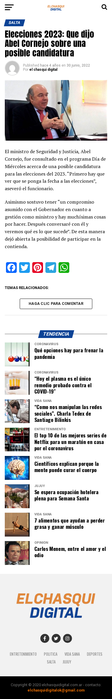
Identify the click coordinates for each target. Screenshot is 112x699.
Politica (50, 654)
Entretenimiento (23, 654)
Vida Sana (72, 654)
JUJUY (67, 662)
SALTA (51, 662)
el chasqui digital (43, 69)
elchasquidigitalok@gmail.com (56, 690)
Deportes (94, 654)
